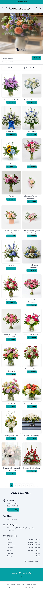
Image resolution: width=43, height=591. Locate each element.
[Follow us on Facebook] (21, 576)
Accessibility (24, 588)
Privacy (17, 588)
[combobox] (31, 68)
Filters (12, 68)
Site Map (31, 588)
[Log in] (36, 8)
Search (38, 58)
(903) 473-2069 (22, 2)
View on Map (14, 510)
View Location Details (31, 561)
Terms (11, 588)
